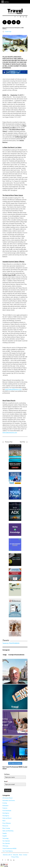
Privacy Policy (15, 857)
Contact (25, 854)
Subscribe (15, 854)
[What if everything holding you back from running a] (15, 722)
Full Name (7, 774)
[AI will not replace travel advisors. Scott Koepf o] (15, 671)
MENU (6, 2)
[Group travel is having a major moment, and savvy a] (15, 696)
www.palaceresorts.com (9, 432)
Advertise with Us (7, 854)
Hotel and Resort (6, 818)
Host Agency (5, 813)
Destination (5, 805)
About (20, 854)
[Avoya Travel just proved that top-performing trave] (15, 748)
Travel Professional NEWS (9, 848)
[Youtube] (14, 860)
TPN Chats (5, 846)
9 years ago (8, 31)
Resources (5, 825)
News (3, 820)
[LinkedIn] (11, 860)
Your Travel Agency (7, 851)
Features (4, 808)
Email (6, 781)
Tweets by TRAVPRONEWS (10, 643)
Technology (5, 838)
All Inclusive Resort (7, 798)
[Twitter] (5, 859)
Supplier (4, 833)
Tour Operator (6, 841)
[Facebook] (2, 860)
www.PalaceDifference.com (13, 389)
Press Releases (6, 823)
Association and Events (8, 800)
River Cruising (6, 828)
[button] (2, 2)
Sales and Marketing (7, 830)
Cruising (4, 803)
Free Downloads (6, 810)
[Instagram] (8, 860)
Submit (7, 790)
